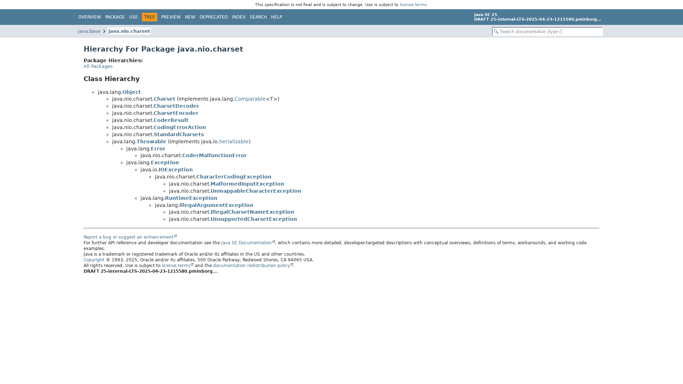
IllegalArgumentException (216, 205)
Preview (171, 17)
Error (158, 148)
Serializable (234, 141)
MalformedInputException (247, 184)
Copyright (94, 259)
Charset (164, 99)
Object (131, 92)
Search (258, 17)
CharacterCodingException (233, 177)
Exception (165, 162)
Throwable (151, 141)
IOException (176, 169)
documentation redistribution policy (251, 265)
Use (133, 17)
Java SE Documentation (246, 242)
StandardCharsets (179, 134)
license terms (413, 4)
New (190, 17)
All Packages (98, 66)
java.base (89, 31)
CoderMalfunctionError (214, 155)
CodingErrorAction (180, 127)
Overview (89, 17)
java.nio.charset (129, 31)
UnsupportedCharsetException (254, 219)
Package (115, 17)
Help (276, 17)
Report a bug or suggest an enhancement (129, 237)
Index (238, 17)
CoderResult (171, 120)
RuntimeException (191, 198)
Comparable (250, 99)
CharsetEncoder (176, 113)
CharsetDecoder (176, 106)
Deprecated (214, 17)
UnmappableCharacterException (256, 191)
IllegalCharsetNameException (252, 212)
